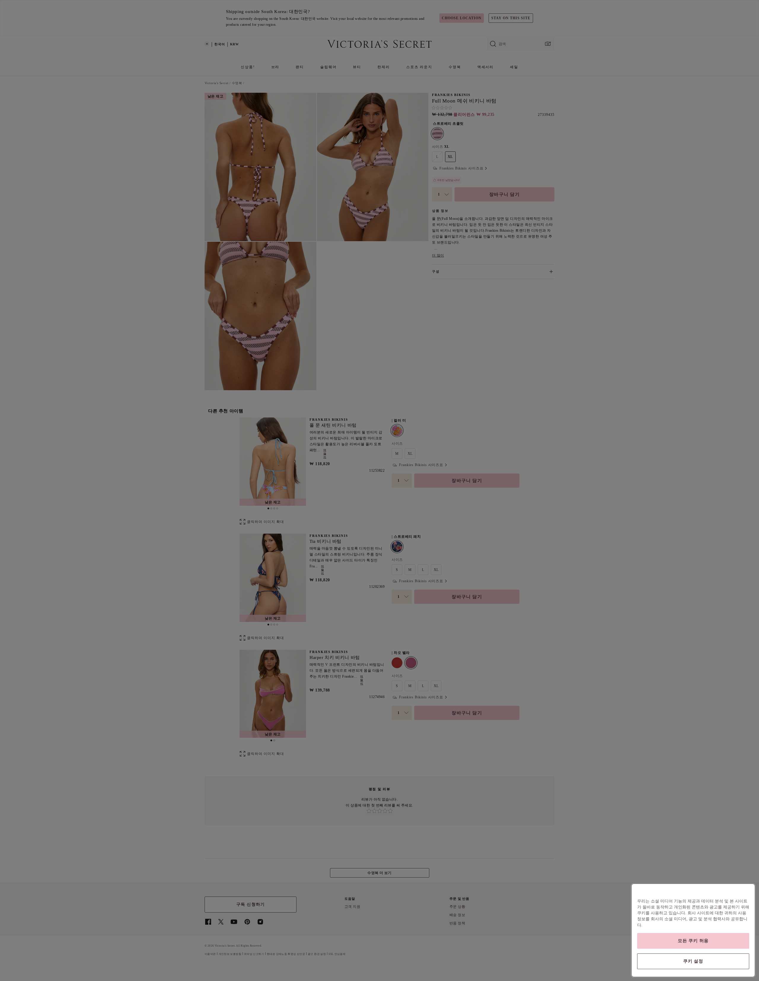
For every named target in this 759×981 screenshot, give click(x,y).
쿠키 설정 (693, 961)
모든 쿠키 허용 (693, 940)
